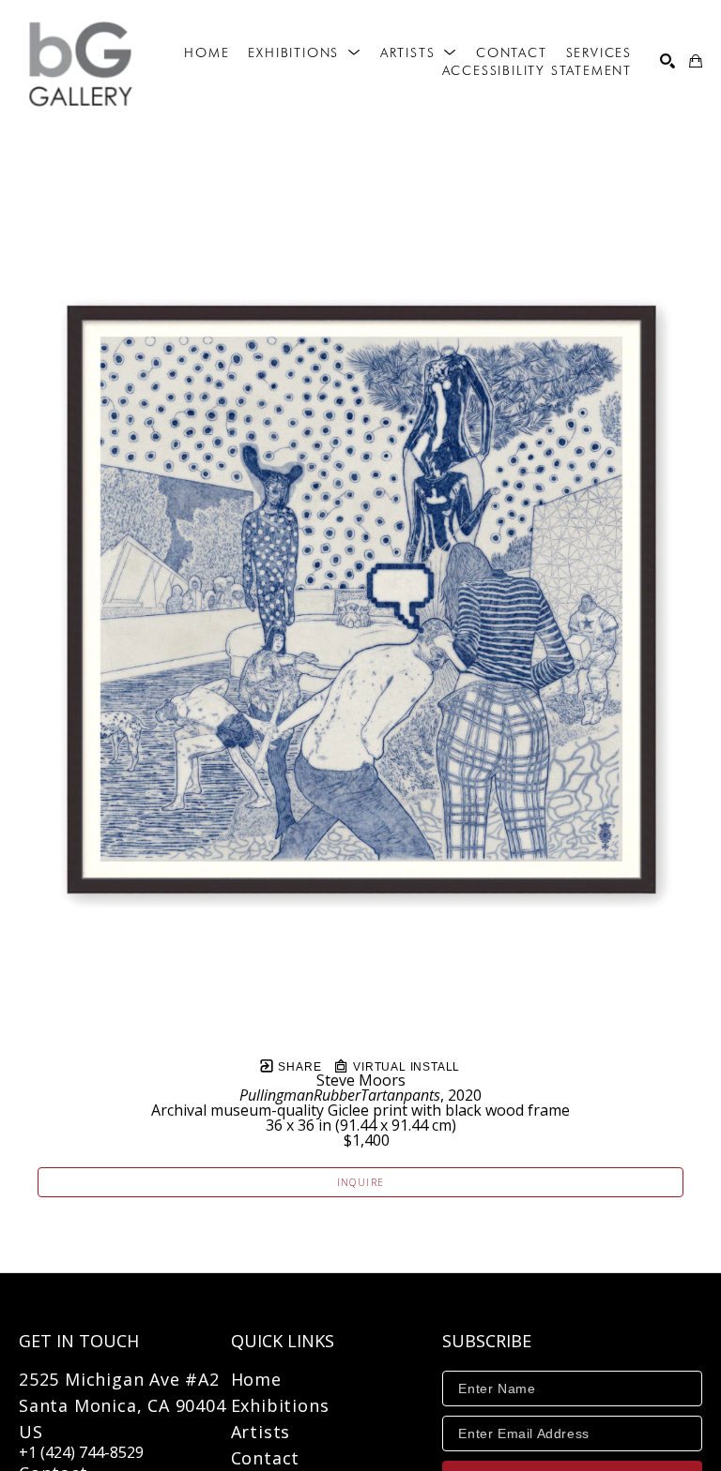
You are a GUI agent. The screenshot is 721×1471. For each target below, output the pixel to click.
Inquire (361, 1182)
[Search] (667, 60)
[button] (304, 52)
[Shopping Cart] (695, 60)
